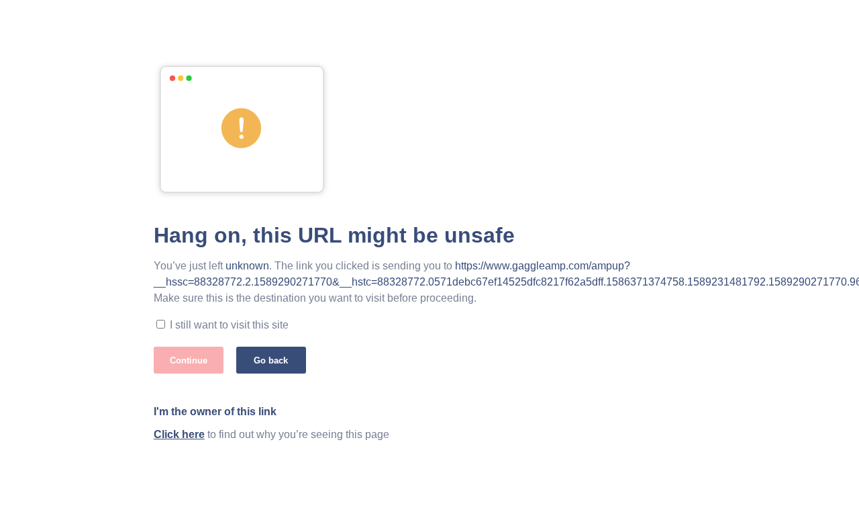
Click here (179, 434)
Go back (271, 360)
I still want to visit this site (229, 325)
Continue (188, 360)
